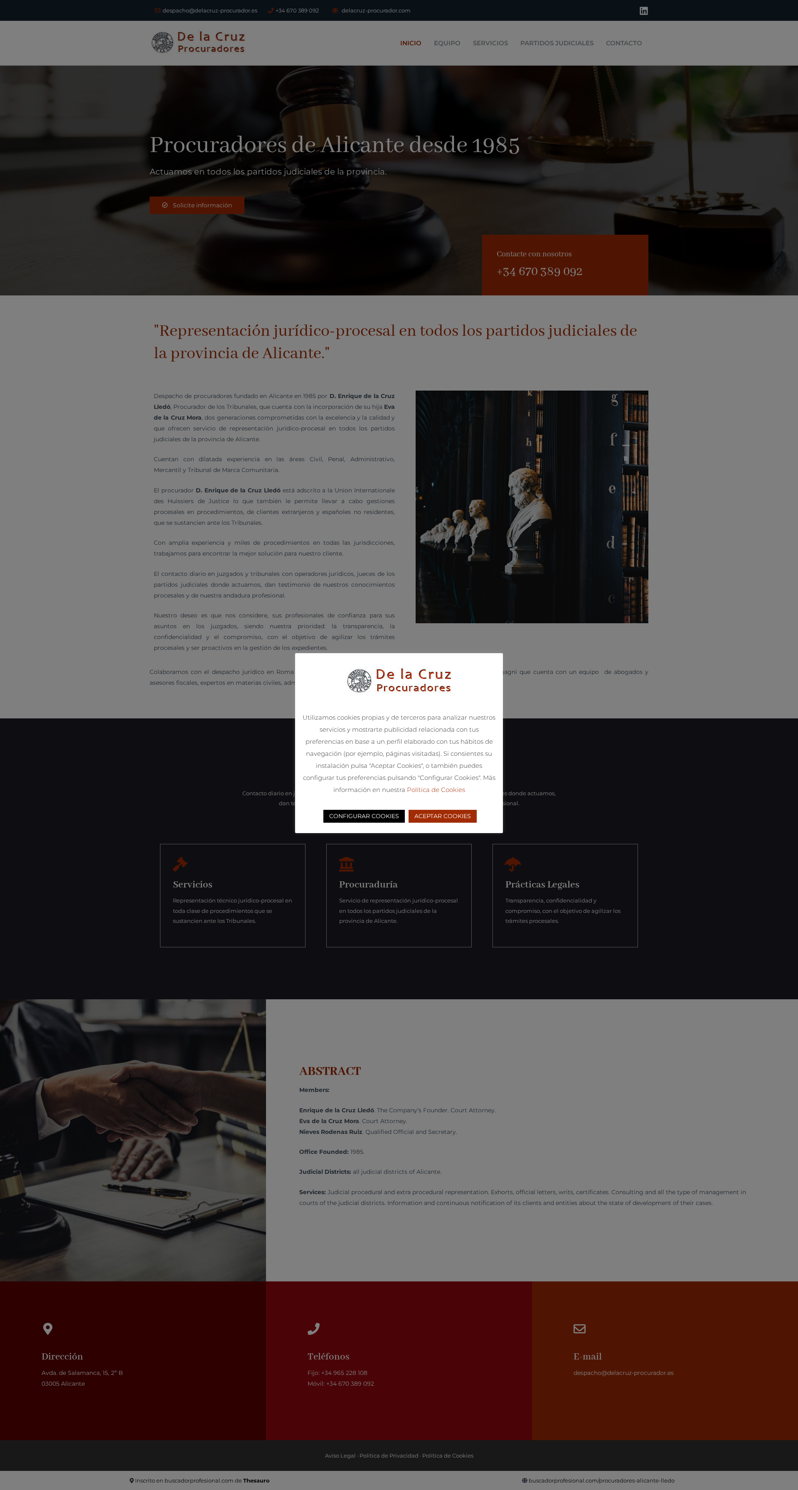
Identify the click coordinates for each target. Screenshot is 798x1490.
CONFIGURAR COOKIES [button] (364, 816)
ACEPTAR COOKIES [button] (442, 816)
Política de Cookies (436, 790)
